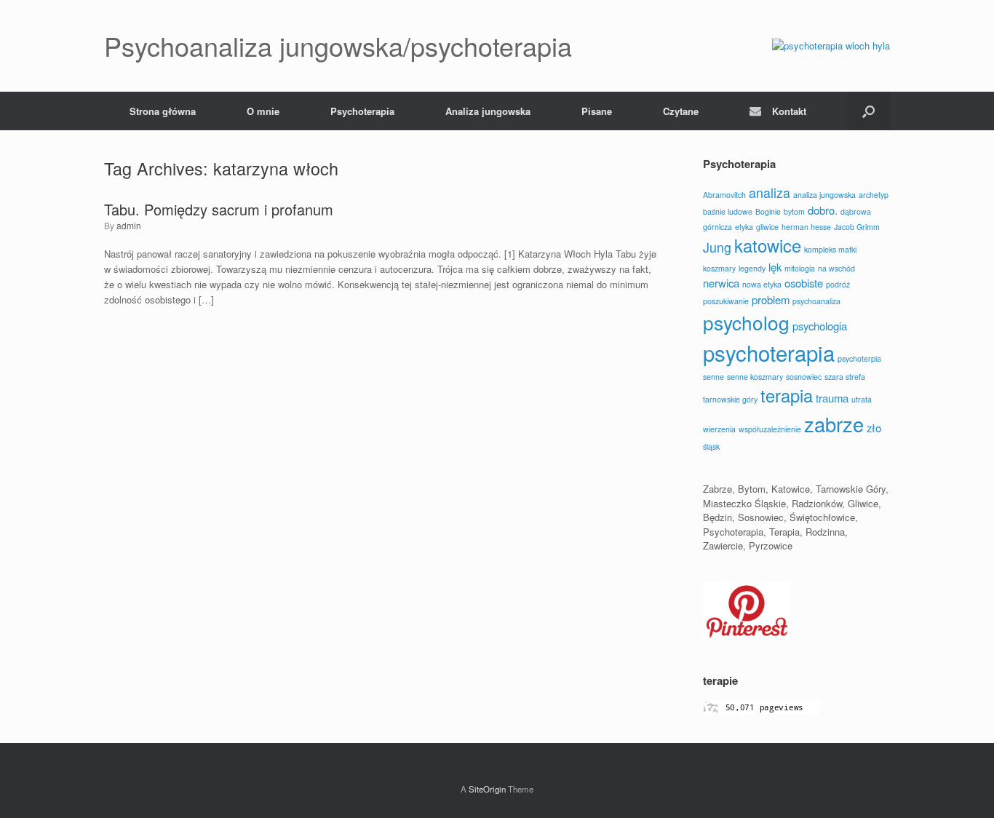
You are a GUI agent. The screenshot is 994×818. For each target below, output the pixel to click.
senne (713, 376)
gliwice (767, 226)
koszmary (719, 268)
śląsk (711, 446)
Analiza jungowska (487, 111)
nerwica (721, 282)
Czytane (681, 111)
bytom (794, 211)
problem (771, 299)
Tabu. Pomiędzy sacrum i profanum (218, 209)
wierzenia (719, 429)
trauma (832, 397)
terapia (786, 395)
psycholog (746, 322)
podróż (838, 284)
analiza (769, 192)
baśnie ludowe (727, 211)
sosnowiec (804, 376)
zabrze (834, 424)
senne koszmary (755, 376)
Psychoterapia (362, 111)
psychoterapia (769, 352)
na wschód (836, 268)
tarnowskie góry (730, 399)
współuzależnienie (770, 429)
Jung (717, 247)
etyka (744, 226)
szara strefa (844, 376)
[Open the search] (868, 111)
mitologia (799, 268)
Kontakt (789, 111)
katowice (767, 245)
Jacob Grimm (857, 226)
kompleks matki (830, 249)
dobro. (823, 210)
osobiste (803, 282)
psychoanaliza (816, 300)
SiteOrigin (487, 789)
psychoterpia (859, 358)
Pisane (596, 111)
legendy (752, 268)
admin (128, 225)
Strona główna (163, 111)
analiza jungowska (824, 194)
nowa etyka (762, 284)
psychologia (819, 325)
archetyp (873, 194)
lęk (775, 266)
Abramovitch (724, 194)
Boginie (768, 211)
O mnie (263, 111)
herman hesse (806, 226)
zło (874, 427)
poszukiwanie (726, 300)
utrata (861, 399)
